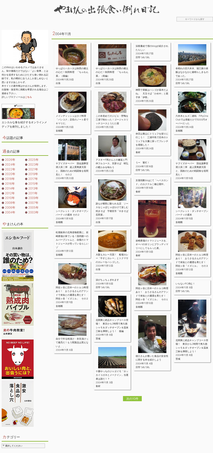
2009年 (33, 198)
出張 (58, 83)
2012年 (10, 193)
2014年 (10, 188)
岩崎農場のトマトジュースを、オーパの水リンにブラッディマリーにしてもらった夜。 (152, 244)
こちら (28, 96)
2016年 (10, 183)
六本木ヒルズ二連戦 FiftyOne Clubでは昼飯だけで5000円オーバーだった (192, 119)
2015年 (33, 183)
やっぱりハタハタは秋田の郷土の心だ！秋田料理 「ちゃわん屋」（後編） (72, 72)
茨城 (98, 338)
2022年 (10, 169)
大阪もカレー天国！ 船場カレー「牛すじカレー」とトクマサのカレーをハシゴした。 (112, 258)
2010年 (10, 198)
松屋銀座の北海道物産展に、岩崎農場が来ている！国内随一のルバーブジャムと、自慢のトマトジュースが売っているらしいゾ (72, 240)
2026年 (10, 159)
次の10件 (132, 398)
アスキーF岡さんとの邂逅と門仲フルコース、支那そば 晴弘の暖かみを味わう (112, 163)
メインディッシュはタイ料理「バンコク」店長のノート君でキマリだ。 (72, 119)
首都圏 (59, 130)
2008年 (10, 202)
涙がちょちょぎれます (107, 279)
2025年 (33, 159)
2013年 (33, 188)
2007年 (33, 202)
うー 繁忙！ (143, 162)
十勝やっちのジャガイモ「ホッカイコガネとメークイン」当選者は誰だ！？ (112, 375)
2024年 (10, 164)
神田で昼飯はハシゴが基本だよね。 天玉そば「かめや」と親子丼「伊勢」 (152, 93)
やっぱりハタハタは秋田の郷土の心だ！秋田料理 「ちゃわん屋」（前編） (112, 72)
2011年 (33, 193)
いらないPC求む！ (185, 283)
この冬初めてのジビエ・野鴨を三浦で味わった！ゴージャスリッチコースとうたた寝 (112, 119)
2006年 (10, 207)
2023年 (33, 164)
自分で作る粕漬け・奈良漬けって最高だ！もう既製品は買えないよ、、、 (72, 342)
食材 (138, 152)
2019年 (33, 174)
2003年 (33, 212)
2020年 (10, 174)
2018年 (10, 179)
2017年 (33, 179)
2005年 (33, 207)
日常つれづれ (143, 57)
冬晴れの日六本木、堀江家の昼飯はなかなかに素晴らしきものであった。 (192, 72)
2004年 (10, 212)
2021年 (33, 169)
